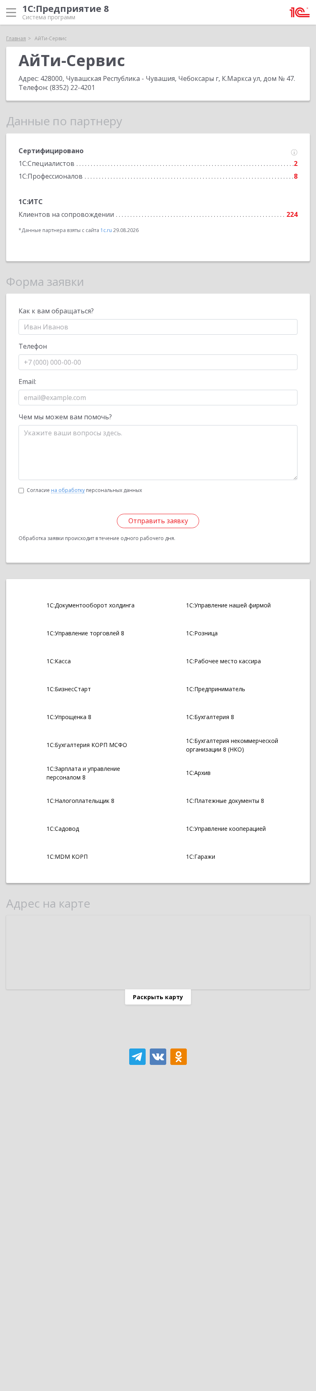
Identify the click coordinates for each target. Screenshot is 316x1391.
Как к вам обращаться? (56, 310)
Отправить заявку (158, 520)
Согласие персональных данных (84, 490)
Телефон (33, 346)
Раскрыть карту (158, 997)
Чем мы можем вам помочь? (65, 416)
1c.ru (106, 230)
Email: (27, 381)
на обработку (68, 490)
